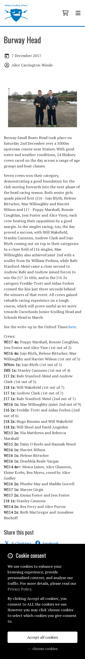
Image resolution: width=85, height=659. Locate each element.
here (72, 326)
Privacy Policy (19, 589)
